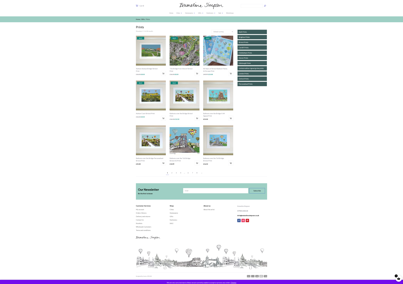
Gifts (199, 13)
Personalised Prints (246, 84)
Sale (219, 13)
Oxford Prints (244, 79)
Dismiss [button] (233, 283)
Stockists (139, 223)
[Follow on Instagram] (243, 220)
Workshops (230, 13)
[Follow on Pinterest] (247, 220)
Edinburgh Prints (245, 63)
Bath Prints (243, 32)
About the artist (209, 209)
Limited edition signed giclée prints (251, 68)
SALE (171, 223)
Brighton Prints (244, 37)
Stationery (209, 13)
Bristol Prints (243, 42)
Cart (141, 6)
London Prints (244, 74)
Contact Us (140, 220)
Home (171, 13)
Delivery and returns (143, 216)
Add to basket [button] (163, 73)
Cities (178, 13)
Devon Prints (243, 58)
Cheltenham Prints (245, 53)
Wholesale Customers (143, 227)
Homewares (189, 13)
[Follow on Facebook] (239, 220)
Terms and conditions (143, 230)
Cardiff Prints (244, 47)
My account (140, 209)
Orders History (141, 213)
